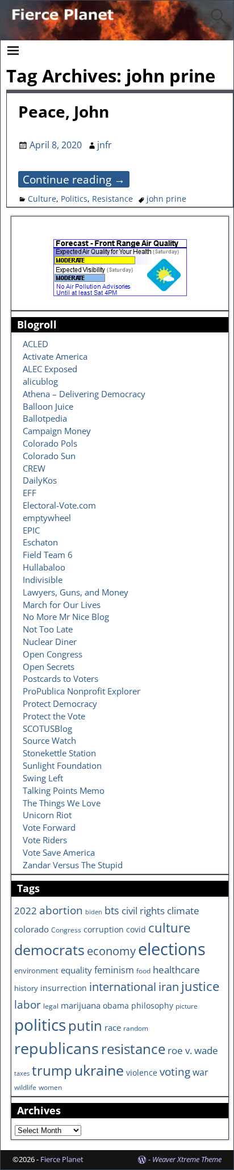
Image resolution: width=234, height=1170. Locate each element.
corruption (103, 929)
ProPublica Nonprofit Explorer (81, 691)
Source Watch (49, 740)
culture (169, 927)
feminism (114, 970)
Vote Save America (59, 852)
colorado (31, 929)
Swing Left (43, 778)
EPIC (31, 530)
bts (112, 910)
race (113, 1028)
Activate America (55, 356)
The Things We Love (62, 803)
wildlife (25, 1087)
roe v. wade (193, 1050)
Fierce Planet (61, 1159)
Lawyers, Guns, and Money (75, 592)
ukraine (99, 1070)
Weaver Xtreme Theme (187, 1159)
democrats (49, 949)
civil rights (143, 910)
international (122, 986)
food (143, 970)
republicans (56, 1048)
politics (40, 1024)
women (50, 1087)
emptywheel (47, 517)
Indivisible (42, 579)
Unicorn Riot (47, 815)
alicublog (40, 381)
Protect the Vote (54, 716)
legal (50, 1005)
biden (93, 912)
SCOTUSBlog (47, 728)
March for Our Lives (62, 604)
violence (141, 1072)
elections (172, 949)
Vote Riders (45, 840)
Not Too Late (48, 629)
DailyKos (40, 480)
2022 (25, 910)
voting (175, 1071)
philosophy (152, 1005)
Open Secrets (48, 666)
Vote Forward (49, 827)
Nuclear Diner (50, 641)
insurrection (63, 987)
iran (168, 986)
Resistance (112, 198)
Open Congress (52, 654)
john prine (166, 198)
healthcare (176, 969)
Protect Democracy (60, 703)
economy (111, 951)
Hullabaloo (44, 567)
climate (183, 910)
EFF (29, 492)
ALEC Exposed (50, 368)
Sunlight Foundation (62, 765)
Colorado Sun (49, 455)
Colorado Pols (50, 443)
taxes (22, 1073)
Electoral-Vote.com (59, 505)
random (135, 1027)
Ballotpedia (45, 418)
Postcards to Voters (60, 678)
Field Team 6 (48, 554)
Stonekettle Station (59, 753)
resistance (133, 1049)
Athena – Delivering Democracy (84, 393)
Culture (42, 198)
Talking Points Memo (64, 790)
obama (116, 1005)
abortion (61, 910)
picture (187, 1005)
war (200, 1072)
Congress (66, 929)
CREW (34, 468)
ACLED (35, 343)
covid (136, 929)
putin (85, 1025)
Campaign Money (57, 430)
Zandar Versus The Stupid (73, 865)
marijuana (81, 1005)
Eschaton (40, 542)
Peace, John (63, 111)
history (26, 988)
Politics (74, 198)
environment (36, 970)
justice (200, 986)
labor (27, 1004)
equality (76, 970)
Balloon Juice (48, 406)
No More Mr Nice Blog (66, 616)
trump (52, 1070)
